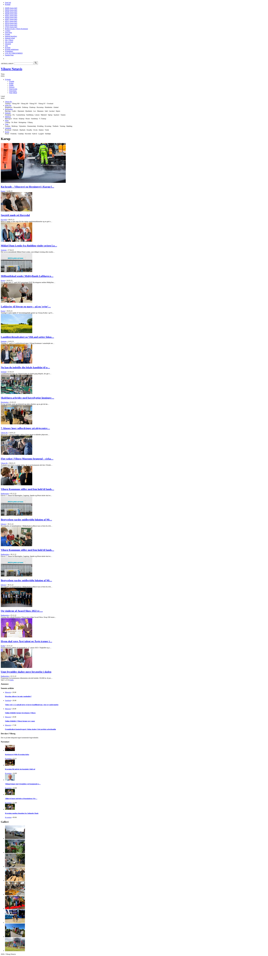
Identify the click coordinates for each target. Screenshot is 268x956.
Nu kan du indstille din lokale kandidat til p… (25, 367)
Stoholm (8, 113)
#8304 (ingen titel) (11, 17)
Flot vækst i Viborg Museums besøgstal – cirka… (27, 458)
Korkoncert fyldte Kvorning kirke (17, 754)
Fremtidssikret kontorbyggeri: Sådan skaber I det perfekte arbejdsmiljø (30, 729)
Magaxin (8, 692)
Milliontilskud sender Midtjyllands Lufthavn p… (27, 276)
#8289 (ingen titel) (11, 8)
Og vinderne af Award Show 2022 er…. (22, 610)
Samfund (8, 700)
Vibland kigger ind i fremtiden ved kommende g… (23, 784)
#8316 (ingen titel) (11, 25)
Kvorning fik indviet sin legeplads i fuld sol (20, 769)
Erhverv (12, 87)
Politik (11, 85)
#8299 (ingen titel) (11, 14)
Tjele (6, 124)
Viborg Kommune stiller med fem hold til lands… (27, 489)
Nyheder (8, 79)
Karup (7, 132)
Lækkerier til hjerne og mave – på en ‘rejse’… (26, 306)
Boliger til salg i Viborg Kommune (16, 29)
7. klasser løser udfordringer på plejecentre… (25, 428)
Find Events (13, 89)
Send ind (8, 2)
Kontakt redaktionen (12, 49)
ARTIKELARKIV (7, 63)
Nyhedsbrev (9, 51)
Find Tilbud (13, 93)
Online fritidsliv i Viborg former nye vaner (20, 721)
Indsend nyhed (10, 38)
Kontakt (7, 4)
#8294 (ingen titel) (11, 10)
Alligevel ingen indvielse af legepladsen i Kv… (21, 798)
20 (12, 680)
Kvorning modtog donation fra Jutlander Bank (21, 813)
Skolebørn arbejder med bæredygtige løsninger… (27, 397)
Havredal (4, 220)
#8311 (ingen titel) (11, 21)
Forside (7, 34)
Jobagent (8, 44)
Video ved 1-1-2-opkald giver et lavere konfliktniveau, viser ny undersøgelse (31, 705)
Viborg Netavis (11, 69)
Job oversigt (9, 42)
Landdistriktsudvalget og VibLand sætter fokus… (27, 337)
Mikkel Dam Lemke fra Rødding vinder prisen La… (29, 245)
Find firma (8, 32)
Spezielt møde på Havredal (15, 215)
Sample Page (9, 55)
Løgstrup (8, 128)
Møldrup (8, 117)
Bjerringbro (9, 109)
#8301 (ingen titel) (11, 15)
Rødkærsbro (5, 493)
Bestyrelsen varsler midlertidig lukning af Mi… (26, 519)
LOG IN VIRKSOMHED (14, 53)
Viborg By (8, 102)
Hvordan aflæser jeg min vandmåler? (18, 696)
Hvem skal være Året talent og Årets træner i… (26, 641)
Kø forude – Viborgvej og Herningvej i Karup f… (27, 186)
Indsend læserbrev (11, 36)
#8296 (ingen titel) (11, 12)
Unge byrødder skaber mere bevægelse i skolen (26, 671)
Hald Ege (8, 105)
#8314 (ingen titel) (11, 23)
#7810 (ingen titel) (11, 27)
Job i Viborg (9, 40)
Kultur (11, 83)
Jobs (6, 46)
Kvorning (8, 758)
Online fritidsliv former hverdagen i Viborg (20, 713)
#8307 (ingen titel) (11, 19)
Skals (7, 120)
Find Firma (13, 91)
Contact (7, 31)
